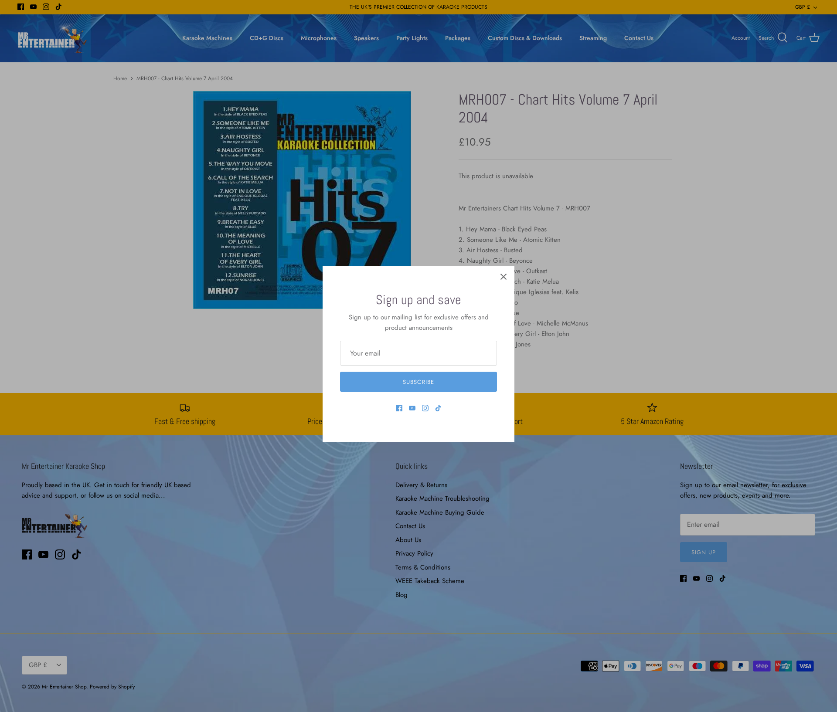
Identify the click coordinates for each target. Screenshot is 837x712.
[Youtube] (412, 408)
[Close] (503, 276)
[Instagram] (425, 408)
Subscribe (418, 382)
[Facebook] (399, 408)
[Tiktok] (438, 408)
